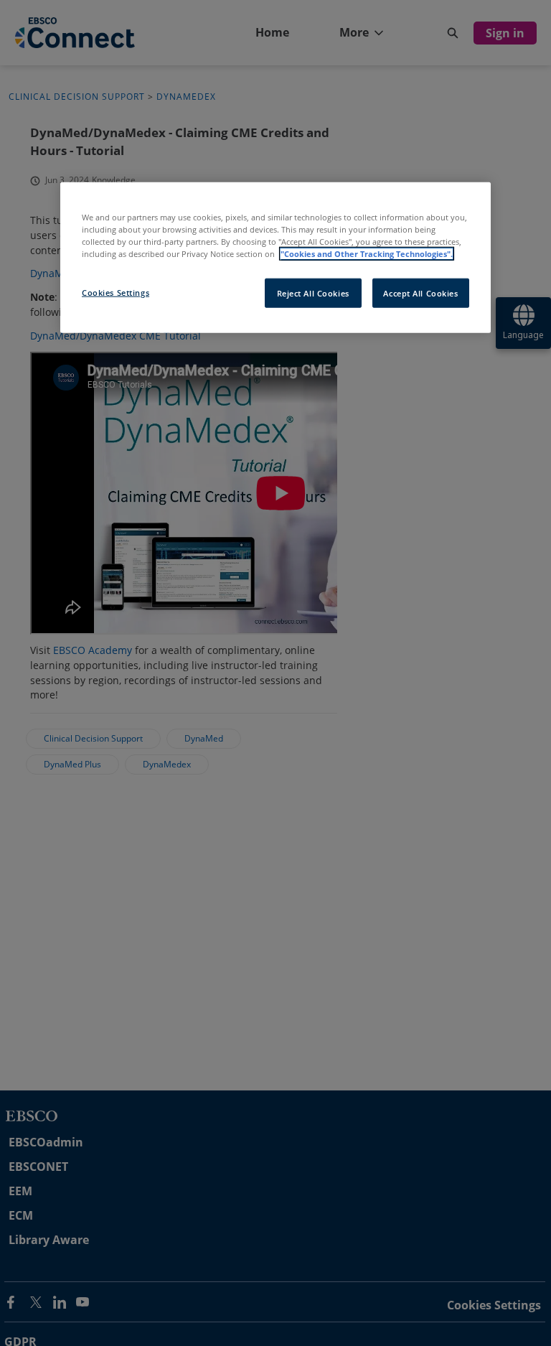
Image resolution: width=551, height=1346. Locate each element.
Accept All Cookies (420, 292)
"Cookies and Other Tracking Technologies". (367, 253)
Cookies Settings (115, 291)
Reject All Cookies (313, 292)
